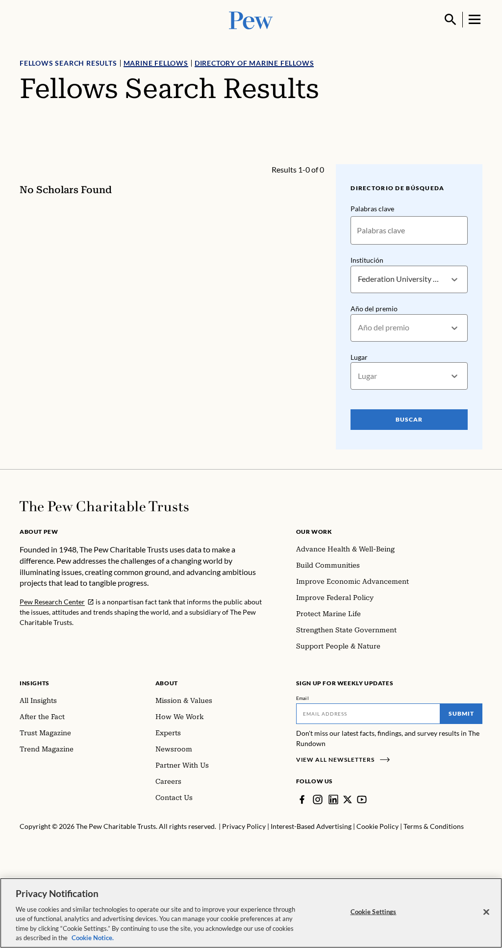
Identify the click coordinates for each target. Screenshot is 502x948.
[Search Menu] (450, 19)
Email (302, 698)
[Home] (104, 506)
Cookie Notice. (93, 938)
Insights (35, 683)
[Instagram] (318, 799)
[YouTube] (362, 799)
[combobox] (358, 279)
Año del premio (374, 308)
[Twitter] (347, 799)
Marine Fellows (156, 63)
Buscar (409, 419)
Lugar (359, 357)
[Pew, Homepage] (251, 19)
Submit (461, 713)
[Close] (486, 912)
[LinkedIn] (333, 799)
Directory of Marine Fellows (254, 63)
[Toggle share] (476, 157)
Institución (367, 260)
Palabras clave (372, 208)
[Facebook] (302, 799)
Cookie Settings (374, 912)
